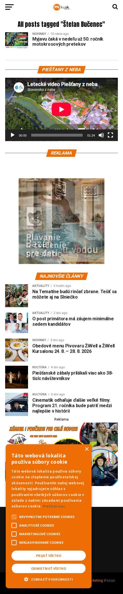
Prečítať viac (54, 506)
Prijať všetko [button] (48, 555)
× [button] (86, 449)
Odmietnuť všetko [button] (48, 568)
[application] (61, 109)
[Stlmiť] (101, 135)
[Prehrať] (12, 135)
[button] (48, 578)
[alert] (49, 516)
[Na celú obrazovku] (110, 135)
